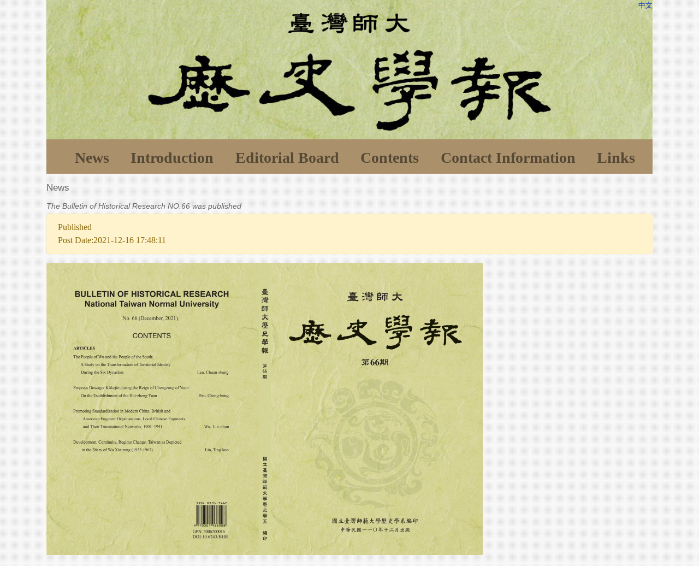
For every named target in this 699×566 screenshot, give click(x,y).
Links (616, 157)
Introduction (172, 157)
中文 (645, 5)
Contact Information (508, 157)
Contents (389, 157)
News (92, 157)
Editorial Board (287, 157)
